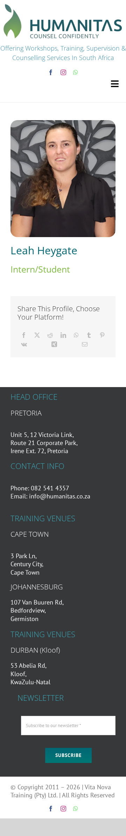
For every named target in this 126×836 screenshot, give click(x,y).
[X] (37, 335)
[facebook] (51, 72)
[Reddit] (50, 335)
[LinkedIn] (63, 335)
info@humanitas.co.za (59, 496)
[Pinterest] (102, 335)
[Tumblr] (89, 335)
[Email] (84, 344)
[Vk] (24, 344)
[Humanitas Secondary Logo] (63, 5)
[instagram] (63, 72)
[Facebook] (24, 335)
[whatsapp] (75, 72)
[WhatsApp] (76, 335)
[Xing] (54, 344)
